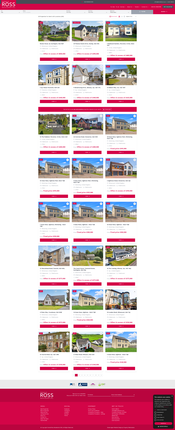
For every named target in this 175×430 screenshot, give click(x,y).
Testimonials (43, 420)
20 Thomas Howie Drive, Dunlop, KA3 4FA (86, 43)
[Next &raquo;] (101, 375)
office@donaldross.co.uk (160, 2)
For (1, 10)
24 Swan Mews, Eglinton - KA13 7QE (84, 312)
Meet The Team (44, 418)
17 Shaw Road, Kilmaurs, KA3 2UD (83, 354)
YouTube (66, 414)
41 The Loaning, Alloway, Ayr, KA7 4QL (119, 268)
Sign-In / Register (156, 6)
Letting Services (44, 414)
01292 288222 (171, 2)
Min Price (68, 10)
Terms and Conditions (93, 410)
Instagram (67, 410)
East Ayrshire (115, 417)
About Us (129, 6)
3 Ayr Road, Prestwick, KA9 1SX (50, 87)
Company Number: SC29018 (119, 412)
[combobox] (44, 12)
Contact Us (144, 6)
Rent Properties (44, 410)
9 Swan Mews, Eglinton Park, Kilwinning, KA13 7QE (85, 181)
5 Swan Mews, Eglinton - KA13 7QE (84, 224)
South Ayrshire (115, 420)
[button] (163, 426)
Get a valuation (168, 6)
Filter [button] (143, 11)
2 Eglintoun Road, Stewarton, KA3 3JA (118, 180)
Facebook (66, 409)
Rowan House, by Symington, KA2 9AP (52, 43)
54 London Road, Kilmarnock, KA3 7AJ (118, 312)
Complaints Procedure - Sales (95, 412)
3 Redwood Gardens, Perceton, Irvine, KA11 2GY (120, 44)
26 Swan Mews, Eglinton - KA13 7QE (118, 224)
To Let (117, 6)
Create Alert (108, 109)
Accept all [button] (163, 423)
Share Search (114, 16)
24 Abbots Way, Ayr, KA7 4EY (116, 87)
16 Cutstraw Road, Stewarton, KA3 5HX (85, 137)
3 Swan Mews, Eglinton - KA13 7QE (117, 354)
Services (122, 6)
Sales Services (44, 412)
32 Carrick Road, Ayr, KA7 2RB (49, 354)
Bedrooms (112, 10)
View (53, 59)
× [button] (172, 396)
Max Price (90, 10)
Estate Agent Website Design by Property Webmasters (121, 427)
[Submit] (134, 395)
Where (24, 10)
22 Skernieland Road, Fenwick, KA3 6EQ (52, 268)
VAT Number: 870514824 (118, 414)
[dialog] (163, 412)
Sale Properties (44, 409)
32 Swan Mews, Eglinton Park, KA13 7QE (52, 180)
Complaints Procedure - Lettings (96, 414)
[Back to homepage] (8, 4)
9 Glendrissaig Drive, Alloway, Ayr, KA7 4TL (87, 87)
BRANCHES (115, 415)
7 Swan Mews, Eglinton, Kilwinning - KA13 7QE (53, 225)
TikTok (66, 415)
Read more (166, 406)
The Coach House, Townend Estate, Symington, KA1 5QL (84, 269)
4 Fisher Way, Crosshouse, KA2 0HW (51, 312)
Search (163, 11)
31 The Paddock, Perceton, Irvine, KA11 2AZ (54, 137)
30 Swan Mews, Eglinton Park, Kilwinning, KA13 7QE (120, 137)
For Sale (112, 6)
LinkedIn (66, 412)
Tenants (137, 6)
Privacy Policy (91, 409)
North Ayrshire (116, 418)
